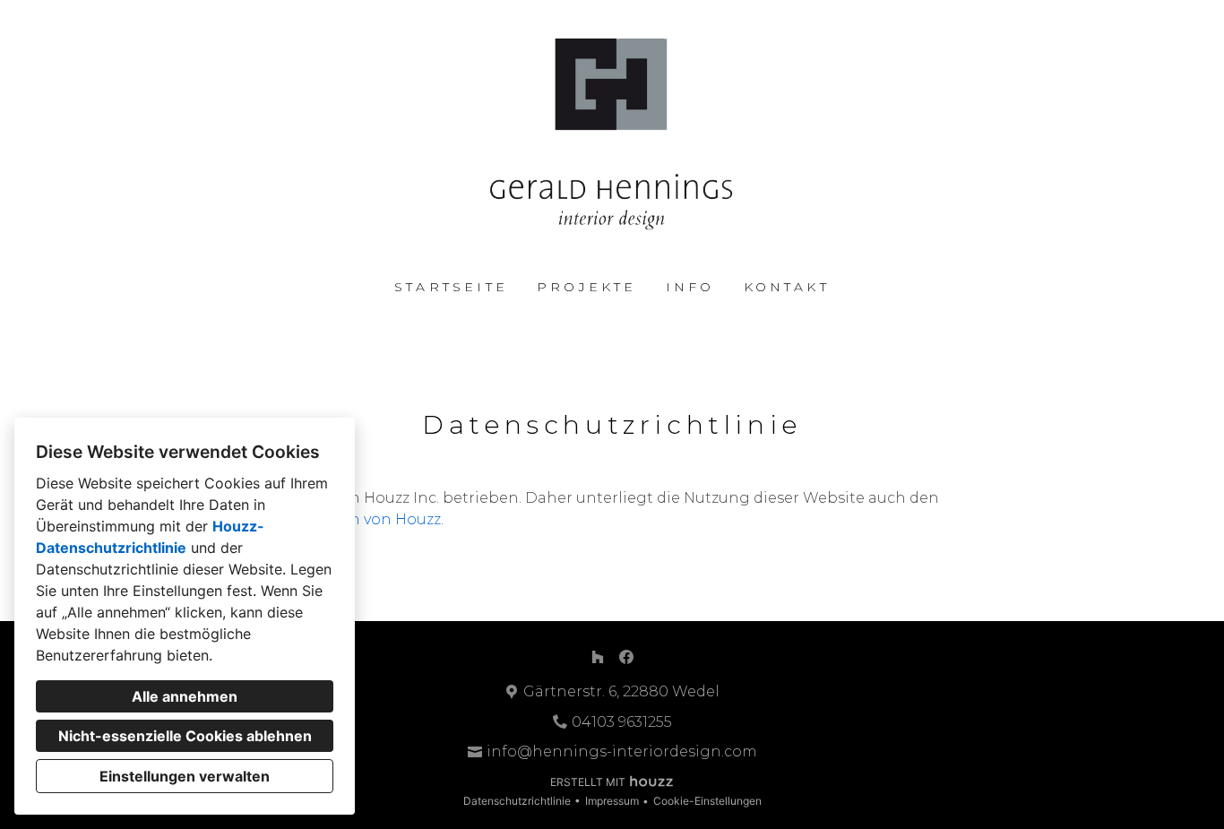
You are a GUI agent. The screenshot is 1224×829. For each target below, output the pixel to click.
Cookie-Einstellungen (707, 800)
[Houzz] (597, 657)
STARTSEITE (451, 287)
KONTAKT (787, 287)
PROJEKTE (587, 287)
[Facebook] (626, 657)
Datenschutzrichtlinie (517, 800)
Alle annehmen (184, 696)
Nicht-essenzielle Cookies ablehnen (185, 736)
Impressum (612, 800)
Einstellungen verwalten (184, 776)
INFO (690, 287)
